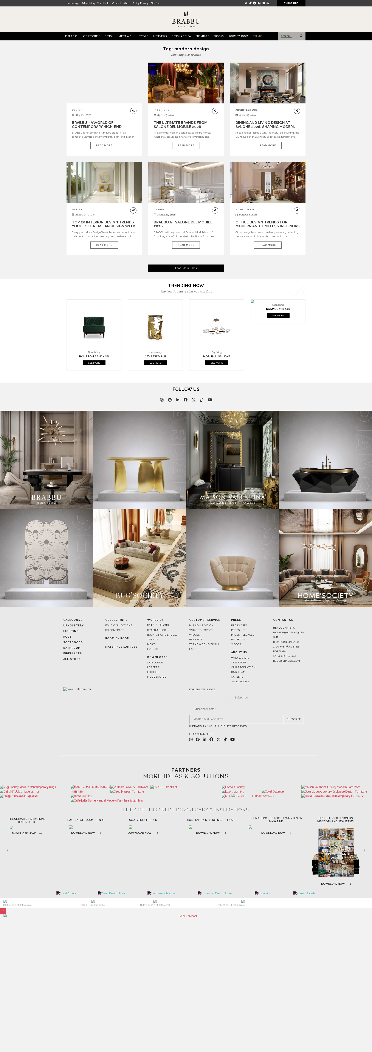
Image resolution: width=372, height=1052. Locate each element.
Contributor (103, 3)
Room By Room (117, 638)
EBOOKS (218, 36)
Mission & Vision (201, 625)
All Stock (72, 659)
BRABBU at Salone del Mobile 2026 (183, 224)
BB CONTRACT (114, 630)
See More (94, 362)
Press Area (239, 625)
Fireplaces (72, 653)
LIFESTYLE (142, 36)
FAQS (192, 649)
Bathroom (72, 647)
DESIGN (109, 36)
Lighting (71, 631)
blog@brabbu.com (286, 661)
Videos (236, 644)
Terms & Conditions (204, 644)
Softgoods (73, 642)
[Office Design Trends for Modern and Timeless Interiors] (267, 182)
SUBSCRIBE (294, 719)
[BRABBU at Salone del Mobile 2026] (186, 185)
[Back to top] (360, 1040)
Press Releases (242, 635)
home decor (245, 209)
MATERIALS (125, 36)
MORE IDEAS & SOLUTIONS (186, 776)
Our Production (243, 667)
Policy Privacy (141, 3)
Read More (104, 145)
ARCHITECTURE (91, 36)
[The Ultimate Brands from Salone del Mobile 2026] (186, 83)
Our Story (239, 662)
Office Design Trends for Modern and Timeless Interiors (268, 224)
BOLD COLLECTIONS (118, 625)
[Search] (300, 36)
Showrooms (240, 681)
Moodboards (156, 676)
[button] (304, 329)
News (151, 644)
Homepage (73, 3)
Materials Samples (121, 646)
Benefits (196, 639)
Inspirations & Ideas (162, 635)
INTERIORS (71, 36)
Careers (237, 676)
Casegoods (72, 619)
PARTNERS (186, 770)
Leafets (153, 667)
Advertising (88, 3)
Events (152, 649)
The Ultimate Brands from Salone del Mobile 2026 (181, 124)
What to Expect (201, 630)
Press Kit (238, 630)
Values (194, 635)
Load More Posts (186, 268)
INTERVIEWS (160, 36)
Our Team (238, 672)
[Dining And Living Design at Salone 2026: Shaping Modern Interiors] (267, 83)
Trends (152, 639)
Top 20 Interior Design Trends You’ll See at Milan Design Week (104, 224)
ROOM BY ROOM (238, 36)
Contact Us (283, 619)
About (126, 3)
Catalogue (155, 662)
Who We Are (240, 658)
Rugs (67, 636)
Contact (116, 3)
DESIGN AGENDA (181, 36)
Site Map (156, 3)
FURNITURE (202, 36)
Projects (238, 639)
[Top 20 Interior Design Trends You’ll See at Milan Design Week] (104, 182)
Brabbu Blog (156, 630)
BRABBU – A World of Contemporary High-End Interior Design (97, 126)
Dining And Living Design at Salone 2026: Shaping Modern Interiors (266, 126)
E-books (153, 672)
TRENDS (257, 36)
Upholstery (73, 625)
